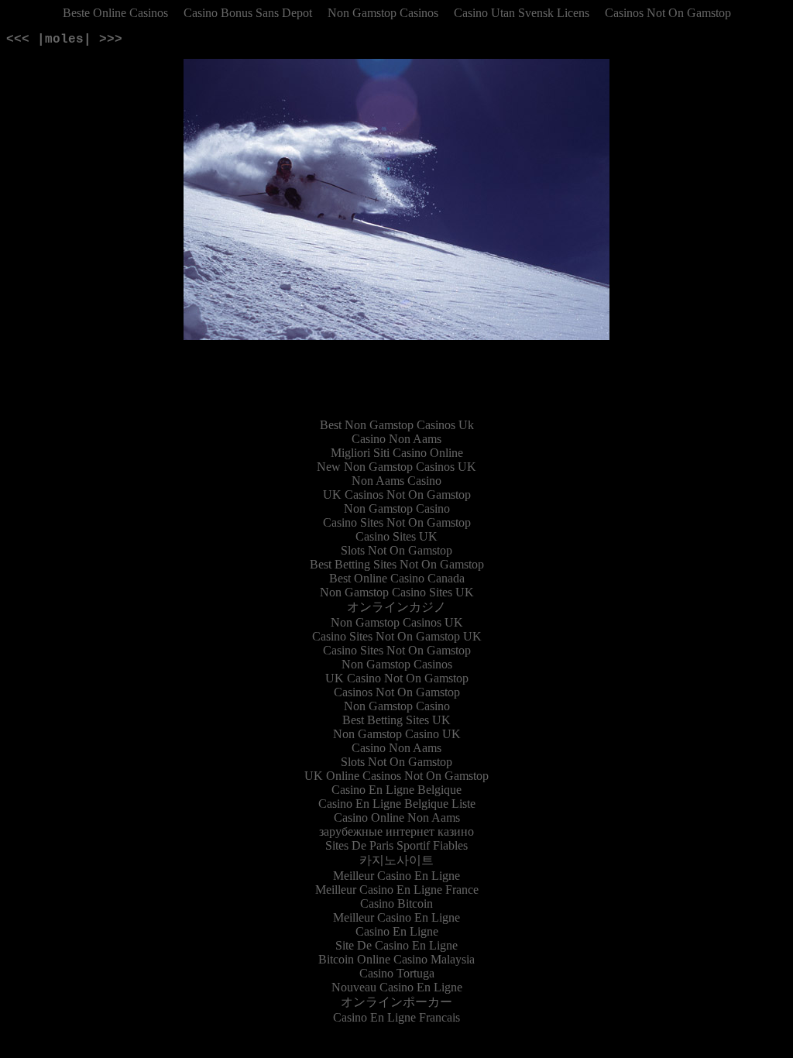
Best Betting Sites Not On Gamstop (397, 564)
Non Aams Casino (396, 480)
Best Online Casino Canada (397, 578)
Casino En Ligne (396, 931)
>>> (110, 39)
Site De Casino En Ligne (396, 945)
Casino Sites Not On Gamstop (397, 522)
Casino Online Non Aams (397, 817)
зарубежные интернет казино (396, 831)
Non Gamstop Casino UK (397, 733)
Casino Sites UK (396, 536)
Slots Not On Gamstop (396, 550)
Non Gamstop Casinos (383, 12)
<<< (17, 39)
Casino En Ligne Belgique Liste (396, 803)
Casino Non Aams (396, 438)
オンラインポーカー (396, 1001)
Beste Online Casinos (115, 12)
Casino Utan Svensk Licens (521, 12)
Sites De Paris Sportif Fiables (396, 845)
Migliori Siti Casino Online (397, 452)
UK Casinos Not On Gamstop (397, 494)
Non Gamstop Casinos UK (397, 622)
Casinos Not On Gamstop (668, 12)
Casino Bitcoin (396, 903)
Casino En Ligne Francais (396, 1017)
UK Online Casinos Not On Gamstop (396, 775)
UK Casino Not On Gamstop (397, 678)
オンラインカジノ (396, 606)
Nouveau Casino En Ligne (396, 987)
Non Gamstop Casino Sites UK (397, 592)
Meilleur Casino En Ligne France (397, 889)
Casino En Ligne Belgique (396, 789)
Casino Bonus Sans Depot (248, 12)
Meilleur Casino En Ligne (396, 875)
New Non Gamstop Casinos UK (396, 466)
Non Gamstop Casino (397, 508)
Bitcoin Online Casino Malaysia (396, 959)
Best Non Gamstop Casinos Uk (397, 424)
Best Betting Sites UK (396, 720)
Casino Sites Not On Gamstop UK (397, 636)
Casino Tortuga (396, 973)
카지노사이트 (396, 860)
